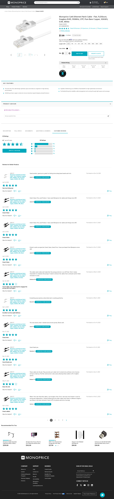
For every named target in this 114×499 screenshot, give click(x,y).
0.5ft (68, 44)
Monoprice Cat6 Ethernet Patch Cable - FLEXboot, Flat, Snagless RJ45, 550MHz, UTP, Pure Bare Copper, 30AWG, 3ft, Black (18, 276)
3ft (79, 44)
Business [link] (25, 7)
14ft (93, 44)
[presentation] (7, 131)
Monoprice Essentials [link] (85, 7)
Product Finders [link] (16, 7)
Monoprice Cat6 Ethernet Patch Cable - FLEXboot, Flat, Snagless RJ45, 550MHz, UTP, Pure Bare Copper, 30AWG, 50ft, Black (18, 251)
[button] (94, 2)
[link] (17, 2)
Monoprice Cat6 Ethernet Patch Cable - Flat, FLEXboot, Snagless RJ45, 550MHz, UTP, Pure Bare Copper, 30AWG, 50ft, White (18, 302)
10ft (89, 44)
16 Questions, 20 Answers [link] (88, 28)
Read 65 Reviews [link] (75, 28)
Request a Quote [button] (96, 54)
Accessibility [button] (36, 479)
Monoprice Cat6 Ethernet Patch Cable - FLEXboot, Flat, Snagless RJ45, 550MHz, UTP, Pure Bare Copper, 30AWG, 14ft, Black (18, 202)
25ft (97, 44)
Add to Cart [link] (79, 54)
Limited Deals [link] (95, 7)
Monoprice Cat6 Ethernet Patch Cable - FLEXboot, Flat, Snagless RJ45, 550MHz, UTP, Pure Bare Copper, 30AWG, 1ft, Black (18, 351)
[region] (57, 113)
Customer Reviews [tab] (60, 131)
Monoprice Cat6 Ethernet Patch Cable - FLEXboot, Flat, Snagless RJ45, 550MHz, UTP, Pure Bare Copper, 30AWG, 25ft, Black (18, 226)
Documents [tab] (29, 131)
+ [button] (69, 53)
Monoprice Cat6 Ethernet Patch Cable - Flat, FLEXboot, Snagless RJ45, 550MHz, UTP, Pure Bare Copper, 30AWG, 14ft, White (18, 177)
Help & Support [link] (104, 7)
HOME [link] (6, 11)
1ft (72, 44)
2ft (75, 44)
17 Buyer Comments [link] (102, 28)
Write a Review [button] (65, 31)
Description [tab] (7, 131)
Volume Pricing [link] (65, 63)
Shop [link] (7, 7)
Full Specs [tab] (18, 131)
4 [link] (62, 420)
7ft (85, 44)
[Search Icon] (78, 2)
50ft (101, 44)
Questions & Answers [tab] (43, 131)
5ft (82, 44)
